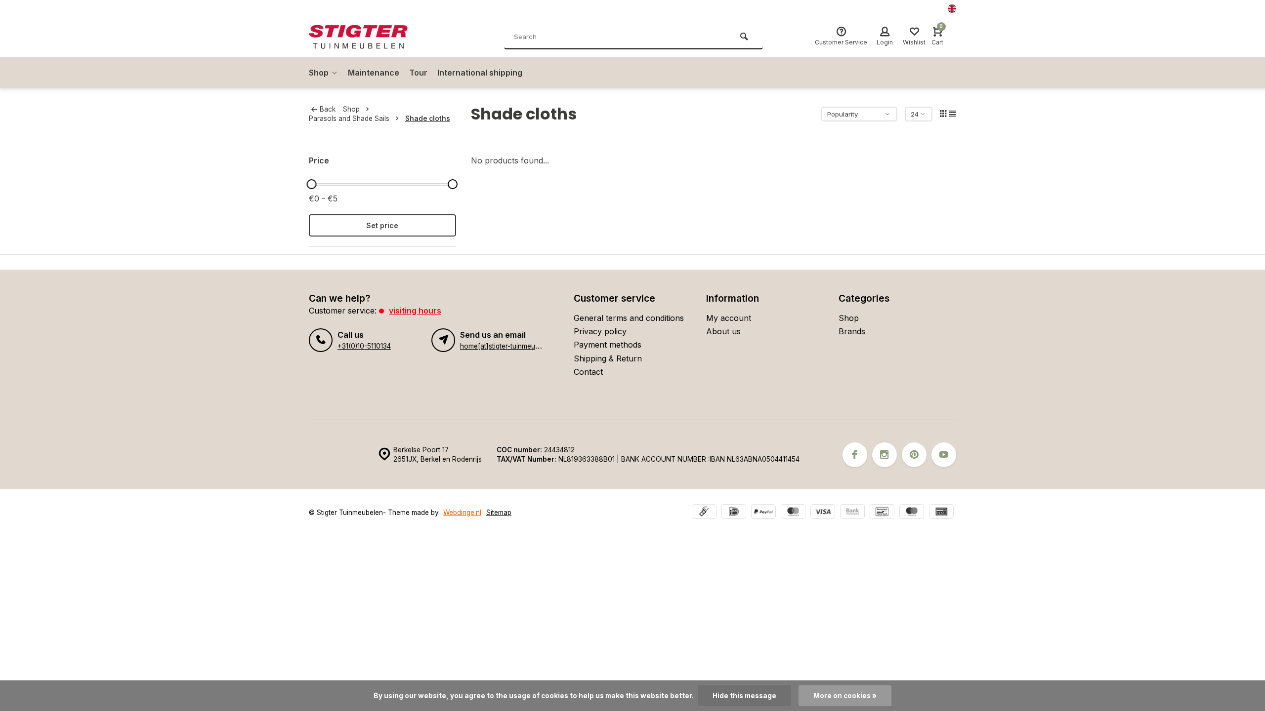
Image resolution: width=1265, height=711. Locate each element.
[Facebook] (855, 454)
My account (728, 318)
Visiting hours (415, 311)
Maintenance (373, 73)
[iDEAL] (733, 512)
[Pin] (941, 512)
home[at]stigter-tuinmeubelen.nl (509, 346)
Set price (382, 225)
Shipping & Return (608, 358)
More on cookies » (845, 696)
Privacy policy (600, 331)
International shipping (479, 73)
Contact (588, 372)
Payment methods (607, 345)
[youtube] (943, 454)
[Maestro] (911, 512)
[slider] (311, 184)
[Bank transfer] (852, 512)
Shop (319, 73)
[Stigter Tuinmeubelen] (368, 37)
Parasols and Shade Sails (349, 118)
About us (723, 331)
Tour (418, 73)
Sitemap (498, 512)
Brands (852, 331)
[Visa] (822, 512)
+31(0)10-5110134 (364, 346)
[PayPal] (763, 512)
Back (328, 109)
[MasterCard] (793, 512)
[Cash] (704, 512)
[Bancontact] (882, 512)
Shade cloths (427, 118)
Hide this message (744, 696)
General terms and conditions (629, 318)
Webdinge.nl (462, 512)
